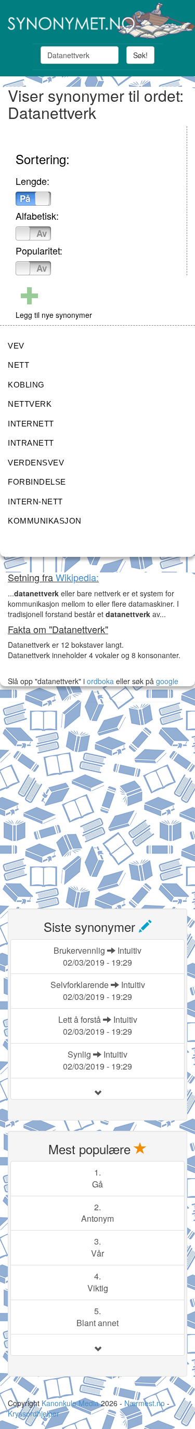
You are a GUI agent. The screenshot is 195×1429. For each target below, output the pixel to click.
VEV (16, 345)
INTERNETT (31, 423)
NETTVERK (29, 403)
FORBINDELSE (37, 481)
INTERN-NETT (35, 501)
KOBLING (26, 384)
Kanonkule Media (71, 1403)
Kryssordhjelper (33, 1413)
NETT (18, 364)
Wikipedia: (77, 577)
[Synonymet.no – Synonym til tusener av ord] (97, 21)
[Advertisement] (97, 799)
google (167, 681)
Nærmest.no (144, 1403)
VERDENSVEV (36, 462)
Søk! (140, 55)
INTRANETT (31, 442)
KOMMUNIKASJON (45, 520)
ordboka (99, 681)
